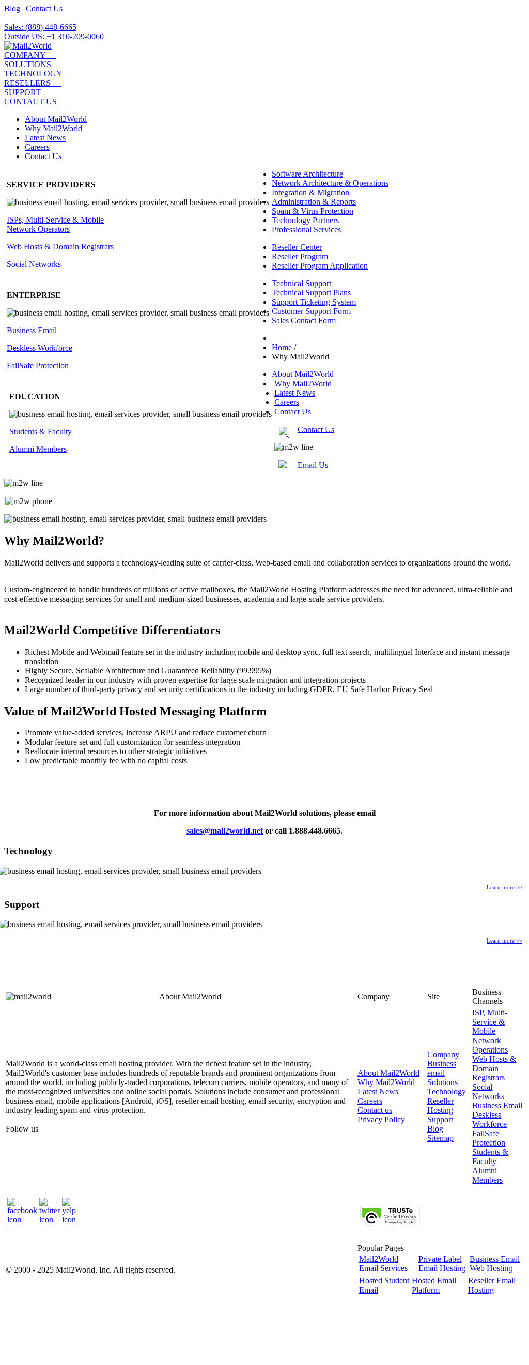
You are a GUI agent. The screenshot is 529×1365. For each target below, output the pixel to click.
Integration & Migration (310, 192)
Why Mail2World (53, 128)
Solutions (442, 1082)
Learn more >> (504, 887)
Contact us (374, 1110)
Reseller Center (297, 247)
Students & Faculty (40, 431)
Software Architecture (307, 173)
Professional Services (306, 229)
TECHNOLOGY (33, 73)
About (388, 1073)
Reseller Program (300, 256)
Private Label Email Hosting (441, 1263)
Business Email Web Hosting (495, 1263)
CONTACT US (30, 101)
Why (386, 1082)
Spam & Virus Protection (312, 211)
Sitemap (440, 1138)
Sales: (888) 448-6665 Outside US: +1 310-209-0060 (54, 32)
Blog (12, 8)
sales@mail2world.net (224, 830)
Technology (446, 1091)
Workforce (39, 347)
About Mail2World (56, 119)
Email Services (383, 1263)
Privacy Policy (381, 1119)
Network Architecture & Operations (330, 183)
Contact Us (44, 8)
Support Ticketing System (314, 301)
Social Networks (34, 264)
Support (440, 1119)
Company (443, 1054)
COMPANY (25, 55)
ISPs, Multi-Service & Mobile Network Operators (55, 224)
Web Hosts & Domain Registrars (60, 246)
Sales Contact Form (304, 320)
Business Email (32, 330)
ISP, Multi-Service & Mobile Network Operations (490, 1031)
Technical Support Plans (311, 292)
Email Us (313, 465)
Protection (38, 365)
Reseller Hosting (440, 1105)
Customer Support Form (311, 311)
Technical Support (301, 283)
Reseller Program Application (320, 265)
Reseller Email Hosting (492, 1285)
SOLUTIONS (27, 64)
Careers (37, 147)
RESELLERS (27, 83)
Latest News (45, 137)
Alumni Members (38, 449)
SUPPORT (22, 92)
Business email (441, 1068)
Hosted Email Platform (434, 1285)
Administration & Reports (314, 201)
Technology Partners (305, 220)
